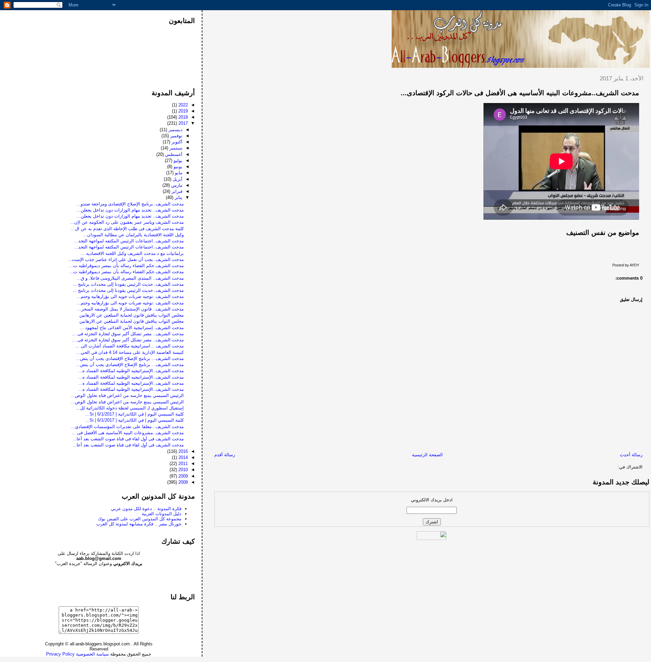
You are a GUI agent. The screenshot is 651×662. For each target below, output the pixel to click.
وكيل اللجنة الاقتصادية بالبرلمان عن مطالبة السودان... (133, 234)
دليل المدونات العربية (161, 513)
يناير (177, 197)
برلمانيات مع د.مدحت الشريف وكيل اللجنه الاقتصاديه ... (132, 253)
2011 (182, 463)
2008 (182, 482)
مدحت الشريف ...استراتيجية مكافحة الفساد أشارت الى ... (129, 345)
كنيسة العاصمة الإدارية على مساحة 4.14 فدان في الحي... (130, 352)
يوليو (177, 160)
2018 (182, 117)
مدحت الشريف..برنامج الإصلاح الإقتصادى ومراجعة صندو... (130, 203)
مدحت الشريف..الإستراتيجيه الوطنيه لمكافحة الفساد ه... (131, 370)
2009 (182, 476)
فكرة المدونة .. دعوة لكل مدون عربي (146, 508)
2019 (182, 111)
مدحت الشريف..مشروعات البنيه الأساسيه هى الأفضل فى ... (128, 432)
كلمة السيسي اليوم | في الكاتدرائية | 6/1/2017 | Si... (134, 414)
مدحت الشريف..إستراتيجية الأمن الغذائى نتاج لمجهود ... (132, 327)
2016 (182, 451)
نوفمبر (175, 135)
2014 (182, 457)
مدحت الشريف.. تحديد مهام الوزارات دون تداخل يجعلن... (130, 210)
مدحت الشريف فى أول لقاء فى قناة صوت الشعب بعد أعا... (128, 438)
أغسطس (173, 154)
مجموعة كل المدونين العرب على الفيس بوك (139, 518)
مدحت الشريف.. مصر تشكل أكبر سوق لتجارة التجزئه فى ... (128, 333)
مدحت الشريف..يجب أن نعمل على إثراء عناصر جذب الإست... (126, 259)
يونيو (177, 166)
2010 (182, 469)
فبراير (176, 191)
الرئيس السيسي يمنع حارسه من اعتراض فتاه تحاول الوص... (127, 395)
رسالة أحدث (631, 454)
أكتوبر (176, 141)
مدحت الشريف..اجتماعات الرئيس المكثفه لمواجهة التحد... (129, 240)
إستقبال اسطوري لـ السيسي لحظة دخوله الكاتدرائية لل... (130, 407)
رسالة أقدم (224, 454)
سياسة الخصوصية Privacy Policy (77, 654)
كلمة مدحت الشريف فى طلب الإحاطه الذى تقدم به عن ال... (127, 228)
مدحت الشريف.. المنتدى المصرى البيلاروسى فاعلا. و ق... (130, 278)
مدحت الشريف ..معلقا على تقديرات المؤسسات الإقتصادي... (127, 426)
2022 (182, 104)
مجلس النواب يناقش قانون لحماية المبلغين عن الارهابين (131, 315)
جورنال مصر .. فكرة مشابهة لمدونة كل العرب (138, 523)
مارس (176, 185)
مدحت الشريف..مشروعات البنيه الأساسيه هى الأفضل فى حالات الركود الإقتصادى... (520, 93)
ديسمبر (174, 129)
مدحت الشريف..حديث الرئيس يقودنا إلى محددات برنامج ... (128, 284)
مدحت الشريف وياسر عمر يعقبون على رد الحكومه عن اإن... (127, 222)
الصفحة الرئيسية (427, 454)
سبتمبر (175, 148)
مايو (178, 172)
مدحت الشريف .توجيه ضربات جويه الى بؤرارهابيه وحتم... (130, 296)
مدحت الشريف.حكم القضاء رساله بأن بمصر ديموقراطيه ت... (126, 265)
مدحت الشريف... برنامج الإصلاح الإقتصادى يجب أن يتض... (130, 358)
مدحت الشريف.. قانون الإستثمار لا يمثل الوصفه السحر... (130, 309)
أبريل (176, 179)
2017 (182, 123)
